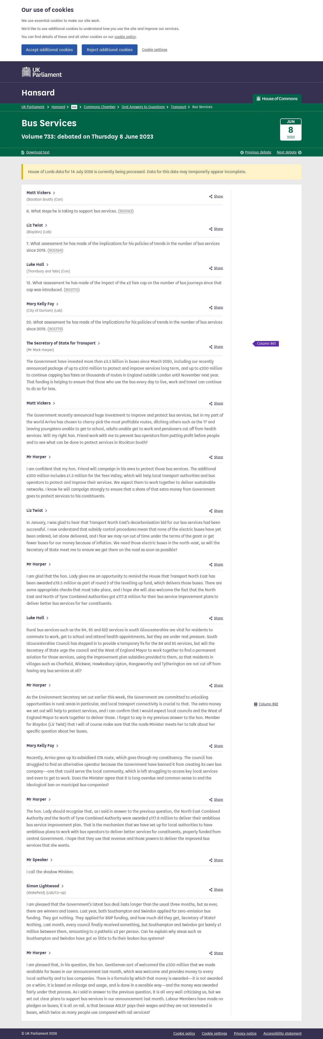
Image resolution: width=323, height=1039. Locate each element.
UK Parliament (32, 107)
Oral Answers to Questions (143, 107)
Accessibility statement (282, 1033)
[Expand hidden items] (74, 107)
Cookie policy (184, 1033)
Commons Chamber (100, 107)
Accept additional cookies (49, 49)
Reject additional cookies (109, 49)
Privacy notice (245, 1033)
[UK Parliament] (42, 71)
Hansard (38, 92)
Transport (178, 107)
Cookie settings (154, 50)
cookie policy (125, 37)
